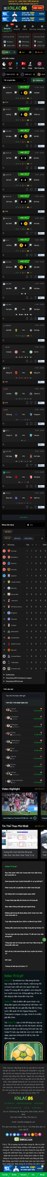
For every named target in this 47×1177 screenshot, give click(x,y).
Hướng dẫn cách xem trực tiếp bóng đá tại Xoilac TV (24, 928)
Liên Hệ (26, 1108)
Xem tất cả (39, 789)
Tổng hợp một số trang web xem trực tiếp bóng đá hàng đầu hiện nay (24, 944)
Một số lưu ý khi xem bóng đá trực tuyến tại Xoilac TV (23, 952)
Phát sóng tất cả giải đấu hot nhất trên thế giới (22, 888)
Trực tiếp (5, 1174)
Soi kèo (14, 1174)
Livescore (24, 1174)
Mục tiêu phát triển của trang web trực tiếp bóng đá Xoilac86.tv (23, 874)
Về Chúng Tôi (9, 1103)
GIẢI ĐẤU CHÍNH (8, 58)
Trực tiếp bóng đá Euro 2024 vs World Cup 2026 (23, 921)
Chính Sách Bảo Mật (24, 1103)
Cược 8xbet (38, 8)
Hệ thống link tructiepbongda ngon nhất (20, 894)
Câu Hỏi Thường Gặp (14, 1108)
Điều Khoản (38, 1103)
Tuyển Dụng (36, 1108)
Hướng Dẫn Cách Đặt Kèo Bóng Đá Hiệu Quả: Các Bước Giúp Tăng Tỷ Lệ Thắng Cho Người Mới (19, 855)
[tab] (7, 28)
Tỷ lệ (32, 1174)
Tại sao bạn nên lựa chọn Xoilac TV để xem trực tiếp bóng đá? (24, 935)
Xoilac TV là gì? (11, 866)
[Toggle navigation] (5, 8)
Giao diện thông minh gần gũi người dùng (20, 907)
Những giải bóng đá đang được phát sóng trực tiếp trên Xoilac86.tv (23, 914)
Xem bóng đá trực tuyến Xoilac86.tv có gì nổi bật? (24, 881)
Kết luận (8, 960)
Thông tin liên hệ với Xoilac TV (16, 966)
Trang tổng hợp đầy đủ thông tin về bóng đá (21, 900)
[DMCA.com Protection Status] (23, 1139)
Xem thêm (23, 517)
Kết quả (42, 1174)
